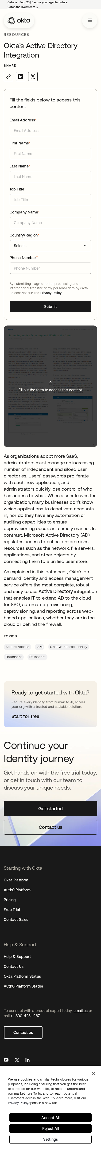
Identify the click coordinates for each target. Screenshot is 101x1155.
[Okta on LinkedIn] (27, 1060)
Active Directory (56, 591)
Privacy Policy (51, 293)
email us (81, 1010)
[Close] (93, 1073)
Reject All (50, 1128)
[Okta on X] (17, 1060)
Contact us (23, 1032)
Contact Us (13, 966)
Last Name (20, 166)
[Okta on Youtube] (6, 1060)
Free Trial (12, 909)
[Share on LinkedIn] (20, 76)
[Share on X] (33, 76)
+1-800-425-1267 (25, 1016)
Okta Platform (16, 880)
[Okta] (19, 20)
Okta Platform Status (22, 976)
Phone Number (24, 258)
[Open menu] (89, 20)
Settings (50, 1139)
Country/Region (24, 235)
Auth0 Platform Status (23, 986)
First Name (20, 143)
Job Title (18, 189)
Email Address (23, 120)
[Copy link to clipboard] (8, 76)
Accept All (50, 1118)
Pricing (10, 900)
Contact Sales (16, 919)
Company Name (25, 212)
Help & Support (17, 956)
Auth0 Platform (17, 890)
